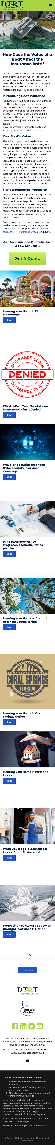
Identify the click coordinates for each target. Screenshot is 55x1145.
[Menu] (50, 5)
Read (9, 320)
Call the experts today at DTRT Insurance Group (25, 230)
